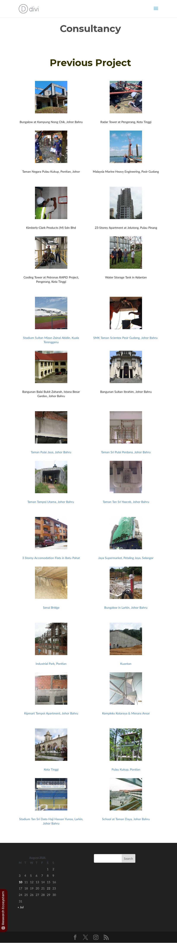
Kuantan (125, 663)
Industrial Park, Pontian (51, 663)
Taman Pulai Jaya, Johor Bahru (51, 452)
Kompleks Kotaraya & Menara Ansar (126, 713)
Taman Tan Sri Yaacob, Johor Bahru (126, 502)
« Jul (21, 907)
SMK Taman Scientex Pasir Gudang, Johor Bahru (125, 338)
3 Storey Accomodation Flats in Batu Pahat (51, 558)
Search (128, 858)
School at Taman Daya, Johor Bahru (126, 819)
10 (20, 882)
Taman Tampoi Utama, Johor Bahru (51, 502)
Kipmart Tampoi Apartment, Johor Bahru (51, 713)
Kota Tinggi (51, 769)
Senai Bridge (51, 607)
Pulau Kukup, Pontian (126, 769)
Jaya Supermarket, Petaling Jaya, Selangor (125, 558)
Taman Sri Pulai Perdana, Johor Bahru (126, 452)
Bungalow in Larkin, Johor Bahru (125, 607)
